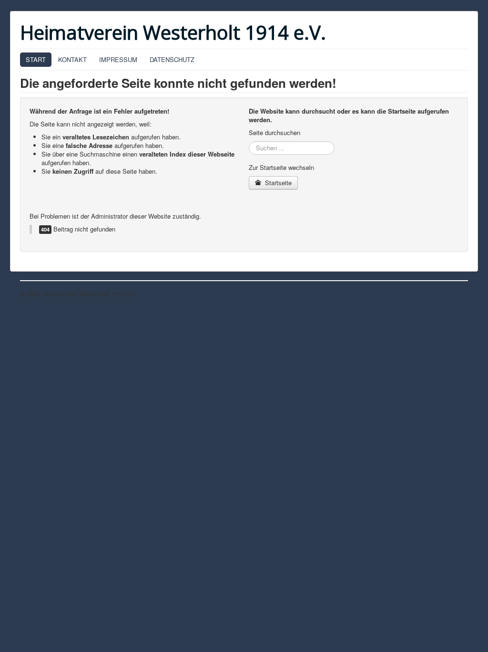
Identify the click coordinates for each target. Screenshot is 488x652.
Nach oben (453, 293)
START (36, 59)
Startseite (277, 182)
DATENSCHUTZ (172, 59)
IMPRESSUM (118, 59)
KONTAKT (72, 59)
